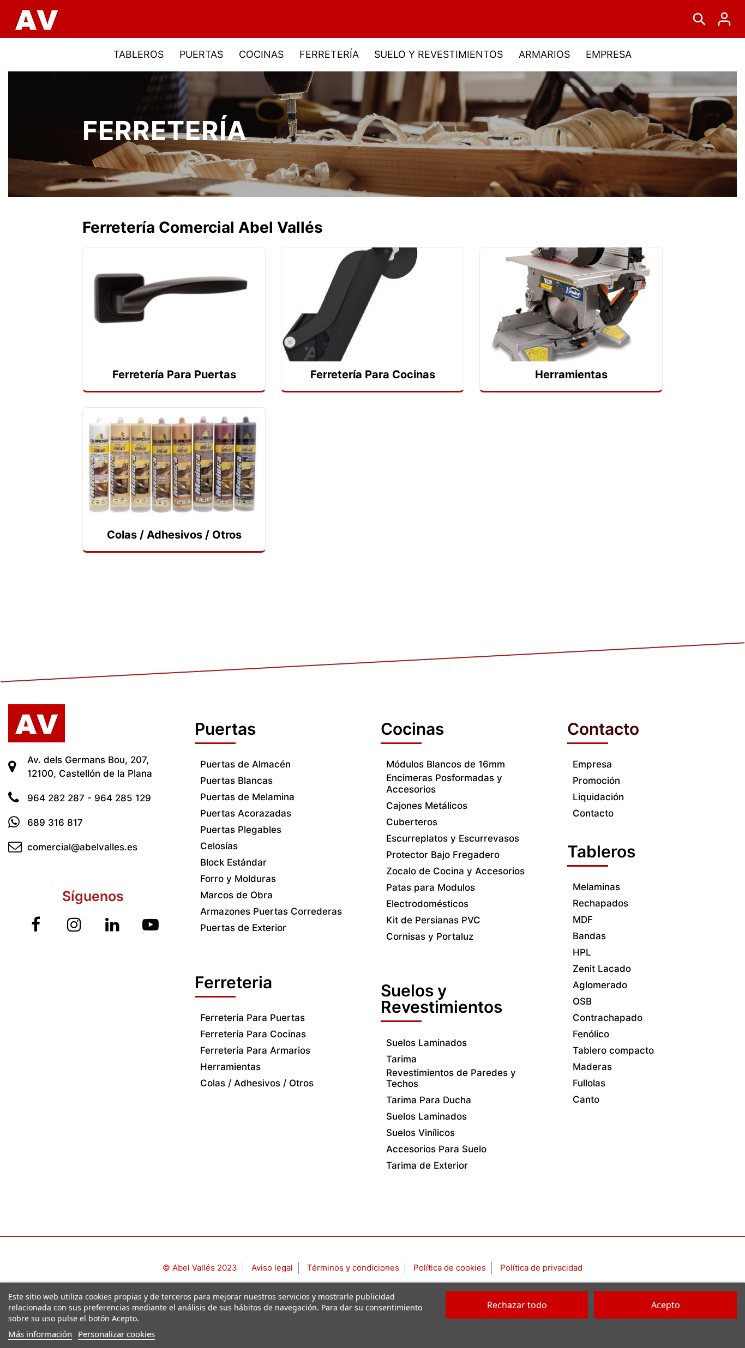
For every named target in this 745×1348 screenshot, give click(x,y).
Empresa (592, 764)
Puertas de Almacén (245, 764)
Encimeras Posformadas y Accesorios (444, 783)
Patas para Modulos (430, 887)
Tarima (401, 1059)
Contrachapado (607, 1017)
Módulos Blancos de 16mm (445, 764)
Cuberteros (411, 822)
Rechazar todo (517, 1305)
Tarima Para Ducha (428, 1100)
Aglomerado (600, 985)
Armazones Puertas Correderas (271, 911)
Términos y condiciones (353, 1267)
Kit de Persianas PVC (433, 920)
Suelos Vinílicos (420, 1132)
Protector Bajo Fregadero (443, 854)
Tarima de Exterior (427, 1165)
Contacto (593, 813)
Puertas (225, 729)
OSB (582, 1001)
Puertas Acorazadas (245, 813)
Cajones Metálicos (426, 805)
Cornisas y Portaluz (429, 936)
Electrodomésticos (427, 903)
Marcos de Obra (236, 895)
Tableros (601, 851)
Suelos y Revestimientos (441, 999)
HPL (582, 952)
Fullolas (589, 1083)
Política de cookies (449, 1267)
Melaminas (596, 886)
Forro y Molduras (238, 878)
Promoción (596, 780)
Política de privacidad (541, 1267)
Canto (586, 1099)
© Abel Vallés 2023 (200, 1267)
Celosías (219, 846)
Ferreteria (233, 982)
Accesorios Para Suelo (436, 1149)
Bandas (589, 935)
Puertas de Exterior (243, 927)
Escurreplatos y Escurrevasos (452, 838)
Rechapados (600, 903)
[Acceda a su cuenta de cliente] (724, 19)
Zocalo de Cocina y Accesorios (455, 871)
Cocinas (412, 729)
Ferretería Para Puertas (252, 1017)
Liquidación (598, 796)
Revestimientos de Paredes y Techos (451, 1078)
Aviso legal (272, 1267)
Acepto (665, 1305)
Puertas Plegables (240, 829)
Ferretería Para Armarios (255, 1050)
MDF (583, 919)
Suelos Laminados (426, 1042)
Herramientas (230, 1066)
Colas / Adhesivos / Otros (257, 1083)
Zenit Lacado (602, 968)
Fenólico (591, 1034)
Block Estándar (233, 862)
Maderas (592, 1066)
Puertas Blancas (236, 780)
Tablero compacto (613, 1050)
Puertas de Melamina (247, 796)
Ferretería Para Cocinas (253, 1034)
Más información (40, 1333)
